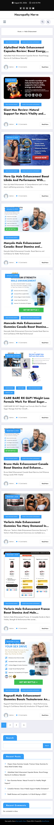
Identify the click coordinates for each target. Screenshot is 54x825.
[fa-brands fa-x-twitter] (24, 8)
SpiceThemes (45, 821)
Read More (45, 67)
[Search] (42, 22)
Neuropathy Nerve (26, 15)
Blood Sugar (9, 388)
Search (10, 738)
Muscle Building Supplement (31, 42)
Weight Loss (9, 392)
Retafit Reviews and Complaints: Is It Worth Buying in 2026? (27, 794)
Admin (11, 67)
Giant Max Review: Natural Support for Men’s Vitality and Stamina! (23, 111)
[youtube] (33, 8)
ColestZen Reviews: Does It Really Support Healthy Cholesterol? (28, 789)
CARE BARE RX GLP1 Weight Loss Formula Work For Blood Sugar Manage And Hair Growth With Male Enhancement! (26, 400)
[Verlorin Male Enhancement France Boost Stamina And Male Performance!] (27, 575)
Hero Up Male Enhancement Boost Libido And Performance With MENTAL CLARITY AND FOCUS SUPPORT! (26, 178)
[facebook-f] (21, 8)
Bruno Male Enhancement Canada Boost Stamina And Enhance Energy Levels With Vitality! (26, 466)
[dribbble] (27, 8)
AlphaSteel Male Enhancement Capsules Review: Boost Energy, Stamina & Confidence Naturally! (25, 49)
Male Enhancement (12, 42)
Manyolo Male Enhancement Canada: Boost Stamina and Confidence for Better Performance (27, 245)
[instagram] (30, 8)
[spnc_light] (48, 21)
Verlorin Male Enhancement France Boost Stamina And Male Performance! (27, 611)
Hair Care (21, 388)
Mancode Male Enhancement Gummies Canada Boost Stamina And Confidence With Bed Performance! (25, 325)
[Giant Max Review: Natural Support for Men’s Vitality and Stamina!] (27, 88)
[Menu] (4, 22)
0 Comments (22, 67)
